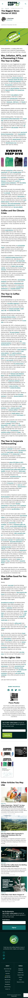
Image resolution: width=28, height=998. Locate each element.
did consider (14, 127)
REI (5, 310)
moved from (21, 90)
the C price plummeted (14, 203)
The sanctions (9, 84)
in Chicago (8, 423)
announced (23, 550)
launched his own (19, 666)
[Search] (25, 3)
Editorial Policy (9, 19)
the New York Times (14, 310)
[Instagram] (3, 952)
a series (17, 181)
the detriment (15, 430)
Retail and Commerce (20, 969)
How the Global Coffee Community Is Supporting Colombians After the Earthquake (12, 835)
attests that (16, 454)
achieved (9, 448)
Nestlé (23, 102)
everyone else (13, 98)
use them (3, 177)
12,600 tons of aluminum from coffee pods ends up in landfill (13, 469)
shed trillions (7, 638)
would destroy (9, 230)
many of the (13, 505)
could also (9, 607)
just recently (9, 360)
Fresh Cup (14, 4)
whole (13, 425)
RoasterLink (7, 982)
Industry (20, 977)
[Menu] (2, 3)
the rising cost (23, 669)
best (8, 561)
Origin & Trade (20, 974)
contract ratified (12, 409)
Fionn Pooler (11, 18)
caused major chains (17, 77)
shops (2, 427)
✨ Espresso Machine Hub (7, 976)
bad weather (21, 196)
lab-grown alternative (16, 541)
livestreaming (21, 134)
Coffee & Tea (20, 972)
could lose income (6, 546)
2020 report (22, 471)
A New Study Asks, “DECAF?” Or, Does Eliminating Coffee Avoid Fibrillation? (13, 806)
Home (2, 8)
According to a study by (7, 602)
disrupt (3, 548)
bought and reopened (15, 81)
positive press (20, 539)
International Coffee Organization (10, 118)
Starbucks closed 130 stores (15, 79)
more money (4, 539)
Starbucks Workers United (8, 317)
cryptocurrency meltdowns (8, 182)
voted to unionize (15, 408)
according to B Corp (15, 476)
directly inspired (18, 396)
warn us (20, 484)
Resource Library (20, 982)
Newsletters (7, 984)
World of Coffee (9, 90)
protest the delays (15, 387)
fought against (16, 413)
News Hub (7, 8)
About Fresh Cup (7, 968)
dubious (3, 561)
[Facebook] (3, 955)
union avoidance (21, 349)
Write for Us (7, 971)
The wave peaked (14, 332)
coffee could (17, 623)
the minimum (22, 450)
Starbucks (9, 102)
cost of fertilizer (14, 88)
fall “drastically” (20, 261)
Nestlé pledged (5, 496)
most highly (10, 452)
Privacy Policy (14, 996)
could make (4, 620)
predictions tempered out (8, 205)
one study (11, 585)
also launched (22, 486)
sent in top (12, 354)
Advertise (8, 973)
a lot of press (12, 522)
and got (11, 539)
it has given (10, 483)
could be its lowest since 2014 (13, 257)
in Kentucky (13, 421)
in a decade (7, 193)
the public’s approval (13, 303)
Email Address (6, 919)
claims (18, 559)
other (19, 425)
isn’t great (9, 640)
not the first (9, 170)
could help (22, 616)
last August (20, 415)
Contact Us (7, 989)
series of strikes (13, 386)
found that (4, 647)
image (19, 432)
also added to (15, 95)
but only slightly (18, 207)
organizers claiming (13, 380)
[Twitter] (3, 958)
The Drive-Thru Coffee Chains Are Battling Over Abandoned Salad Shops (14, 865)
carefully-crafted (5, 432)
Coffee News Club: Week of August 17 (12, 894)
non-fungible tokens (15, 172)
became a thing (19, 668)
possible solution (15, 288)
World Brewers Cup (11, 143)
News (20, 979)
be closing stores (19, 363)
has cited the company (15, 375)
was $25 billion (15, 509)
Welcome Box (7, 979)
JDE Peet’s (16, 102)
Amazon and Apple (14, 308)
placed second (17, 139)
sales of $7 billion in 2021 (16, 462)
